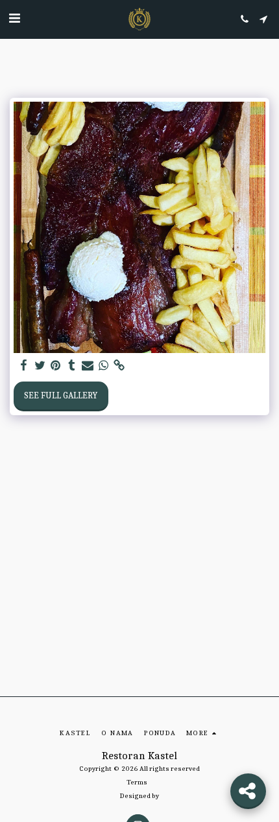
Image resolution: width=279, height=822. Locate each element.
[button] (14, 18)
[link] (119, 366)
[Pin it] (56, 366)
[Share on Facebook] (24, 366)
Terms (137, 782)
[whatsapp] (104, 366)
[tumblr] (72, 366)
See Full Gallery (60, 395)
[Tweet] (40, 366)
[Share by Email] (87, 366)
